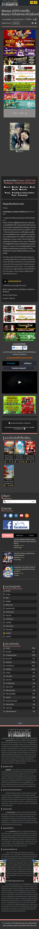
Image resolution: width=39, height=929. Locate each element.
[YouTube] (22, 516)
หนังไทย (8, 636)
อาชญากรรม (10, 666)
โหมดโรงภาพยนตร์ (19, 368)
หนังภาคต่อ (9, 626)
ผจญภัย (8, 652)
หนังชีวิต (15, 187)
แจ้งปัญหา (28, 363)
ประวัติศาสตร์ (10, 683)
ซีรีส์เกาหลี (9, 605)
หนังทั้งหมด (25, 187)
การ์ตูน (8, 594)
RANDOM (8, 535)
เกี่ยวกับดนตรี (10, 690)
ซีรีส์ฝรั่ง (8, 601)
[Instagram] (16, 516)
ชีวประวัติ (9, 658)
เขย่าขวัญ (9, 708)
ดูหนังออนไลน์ (23, 195)
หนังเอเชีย (24, 189)
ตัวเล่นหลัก (11, 363)
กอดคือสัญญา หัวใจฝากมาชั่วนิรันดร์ (23, 193)
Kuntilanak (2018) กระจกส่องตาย (20, 423)
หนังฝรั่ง (8, 622)
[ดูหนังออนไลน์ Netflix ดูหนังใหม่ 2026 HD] (10, 4)
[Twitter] (11, 516)
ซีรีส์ (7, 598)
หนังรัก (16, 189)
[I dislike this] (25, 348)
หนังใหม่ (8, 633)
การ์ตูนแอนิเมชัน (11, 655)
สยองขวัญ (9, 687)
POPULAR (19, 535)
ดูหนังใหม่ (8, 770)
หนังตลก (9, 662)
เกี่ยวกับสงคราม (11, 711)
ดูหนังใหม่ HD (10, 608)
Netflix (8, 591)
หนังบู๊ (33, 187)
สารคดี (8, 673)
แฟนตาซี (8, 680)
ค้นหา (33, 501)
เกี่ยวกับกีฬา (10, 704)
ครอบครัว (9, 676)
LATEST (31, 535)
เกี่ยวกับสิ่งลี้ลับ (11, 694)
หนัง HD (16, 23)
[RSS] (27, 516)
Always (8, 193)
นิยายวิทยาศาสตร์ (11, 701)
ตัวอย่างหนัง (10, 612)
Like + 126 (19, 348)
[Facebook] (5, 516)
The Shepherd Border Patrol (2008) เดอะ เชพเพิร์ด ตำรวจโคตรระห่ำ (19, 428)
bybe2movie (6, 23)
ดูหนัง (14, 195)
